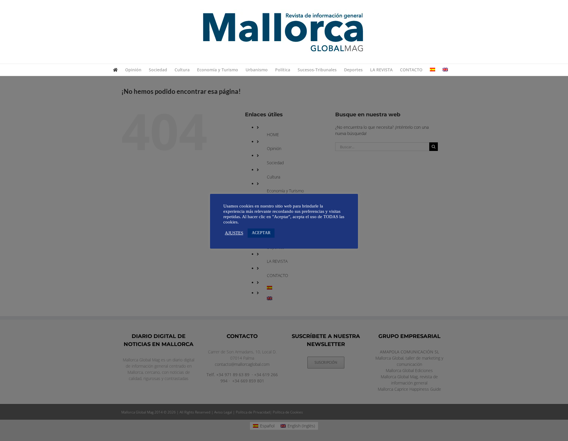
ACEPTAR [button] (261, 233)
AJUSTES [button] (234, 233)
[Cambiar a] (432, 70)
